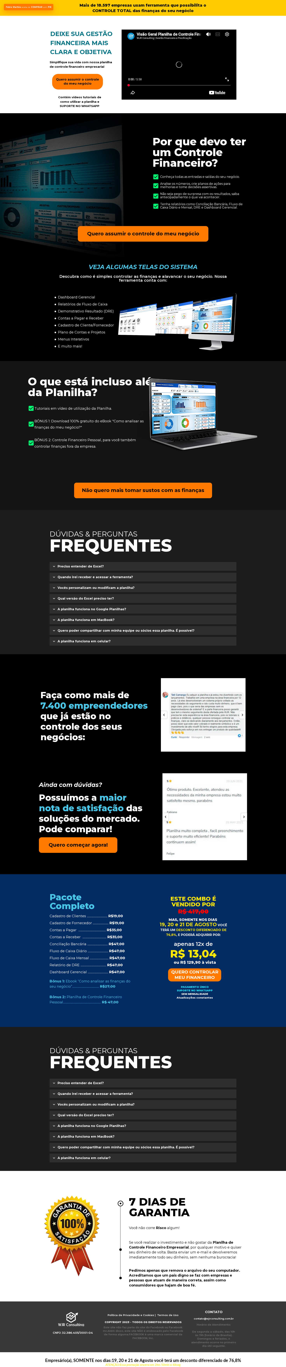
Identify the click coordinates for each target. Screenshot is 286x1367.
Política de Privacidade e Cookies (131, 1315)
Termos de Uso (167, 1315)
